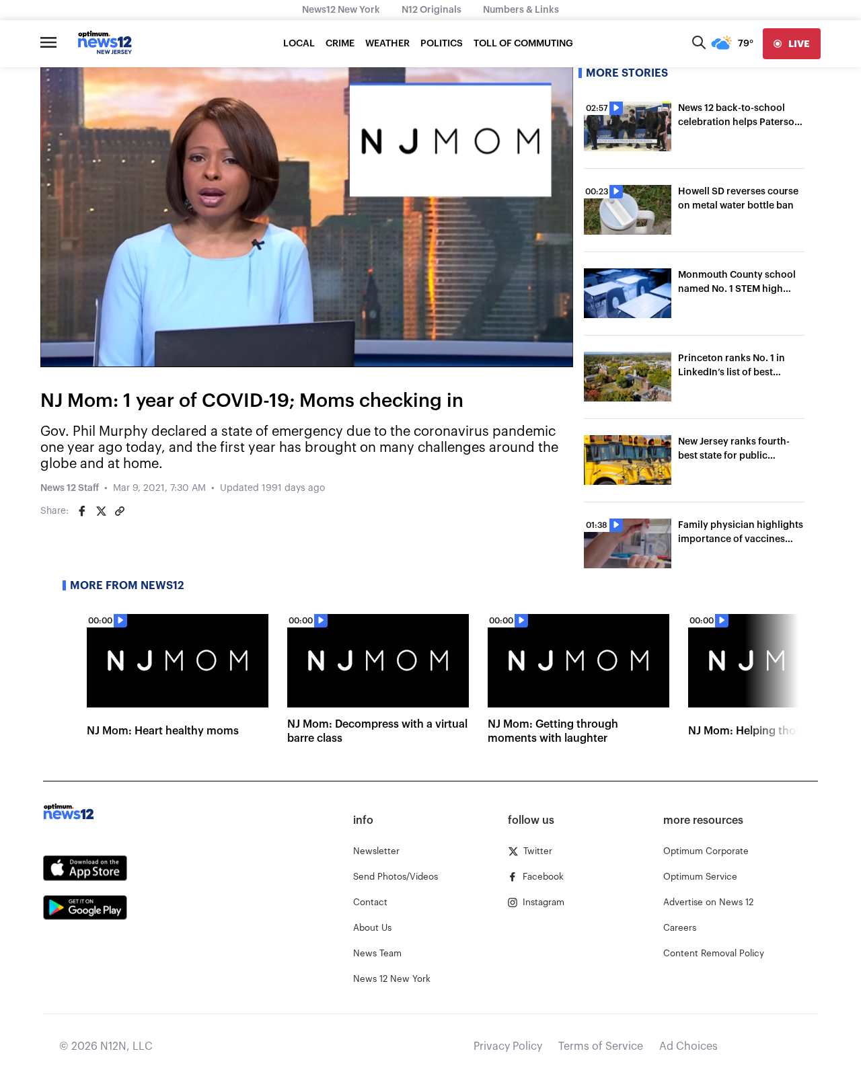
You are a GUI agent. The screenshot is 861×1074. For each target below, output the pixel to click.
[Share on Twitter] (101, 511)
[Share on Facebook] (82, 511)
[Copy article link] (119, 511)
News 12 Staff (69, 488)
